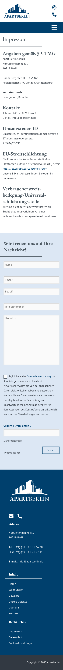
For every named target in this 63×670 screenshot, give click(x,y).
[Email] (54, 7)
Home (12, 583)
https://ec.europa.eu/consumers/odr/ (25, 168)
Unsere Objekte (18, 601)
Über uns (14, 607)
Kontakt (13, 613)
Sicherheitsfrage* (17, 433)
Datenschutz (16, 637)
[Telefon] (54, 14)
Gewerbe (14, 595)
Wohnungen (16, 589)
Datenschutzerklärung (38, 376)
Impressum (15, 631)
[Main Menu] (54, 27)
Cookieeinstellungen (21, 643)
